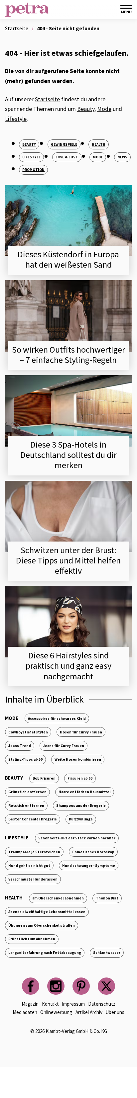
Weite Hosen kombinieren (78, 759)
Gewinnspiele (64, 144)
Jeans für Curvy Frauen (63, 745)
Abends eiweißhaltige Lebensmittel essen (46, 911)
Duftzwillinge (81, 819)
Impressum (73, 1004)
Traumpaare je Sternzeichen (34, 852)
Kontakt (50, 1004)
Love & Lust (67, 157)
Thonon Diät (107, 898)
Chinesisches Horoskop (93, 852)
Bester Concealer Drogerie (32, 819)
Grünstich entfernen (27, 792)
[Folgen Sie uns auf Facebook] (30, 986)
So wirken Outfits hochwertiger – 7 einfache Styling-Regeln (68, 354)
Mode (104, 109)
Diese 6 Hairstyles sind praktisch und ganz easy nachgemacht (68, 665)
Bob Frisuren (44, 778)
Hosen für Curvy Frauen (81, 732)
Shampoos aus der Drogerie (81, 805)
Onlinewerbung (56, 1012)
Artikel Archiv (88, 1012)
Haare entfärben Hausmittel (85, 792)
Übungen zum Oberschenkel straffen (41, 925)
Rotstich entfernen (26, 805)
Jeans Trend (19, 745)
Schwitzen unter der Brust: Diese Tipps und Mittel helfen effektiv (68, 560)
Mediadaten (25, 1012)
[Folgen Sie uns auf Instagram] (56, 986)
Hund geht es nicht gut (29, 865)
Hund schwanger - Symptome (88, 865)
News (122, 157)
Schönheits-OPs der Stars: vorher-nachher (76, 838)
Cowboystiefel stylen (28, 732)
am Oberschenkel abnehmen (58, 898)
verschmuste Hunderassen (33, 879)
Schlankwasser (106, 952)
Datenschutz (101, 1004)
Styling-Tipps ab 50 (25, 759)
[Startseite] (27, 9)
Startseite (47, 99)
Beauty (85, 109)
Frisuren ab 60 (80, 778)
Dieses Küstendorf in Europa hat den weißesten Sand (68, 259)
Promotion (33, 169)
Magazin (30, 1004)
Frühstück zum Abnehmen (31, 939)
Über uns (114, 1012)
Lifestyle (16, 119)
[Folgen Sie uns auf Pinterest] (81, 986)
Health (98, 144)
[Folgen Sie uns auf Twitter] (106, 986)
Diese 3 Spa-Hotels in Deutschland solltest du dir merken (68, 454)
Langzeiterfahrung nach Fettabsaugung (44, 952)
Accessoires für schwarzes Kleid (57, 718)
